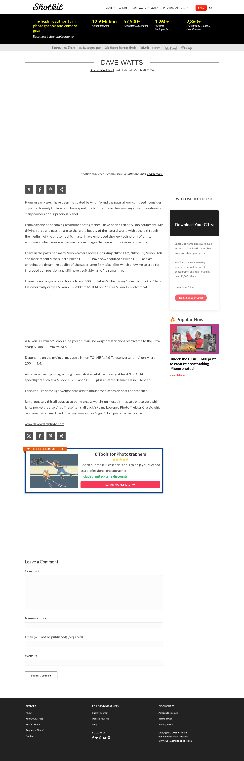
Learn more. (155, 174)
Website (31, 656)
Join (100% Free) (34, 718)
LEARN (155, 7)
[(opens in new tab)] (194, 339)
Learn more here (117, 484)
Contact (30, 736)
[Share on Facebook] (40, 189)
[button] (211, 7)
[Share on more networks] (61, 189)
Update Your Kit (100, 718)
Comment (32, 571)
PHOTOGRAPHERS (174, 7)
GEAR (109, 7)
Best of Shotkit (33, 724)
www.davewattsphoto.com (44, 424)
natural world (124, 202)
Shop (94, 724)
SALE (201, 7)
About (29, 712)
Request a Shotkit (35, 730)
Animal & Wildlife (101, 70)
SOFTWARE (139, 7)
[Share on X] (29, 189)
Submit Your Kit (100, 712)
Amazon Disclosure (168, 712)
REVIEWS (122, 7)
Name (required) (37, 618)
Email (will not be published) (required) (54, 637)
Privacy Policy (166, 724)
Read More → (191, 375)
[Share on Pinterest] (50, 189)
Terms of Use (165, 718)
